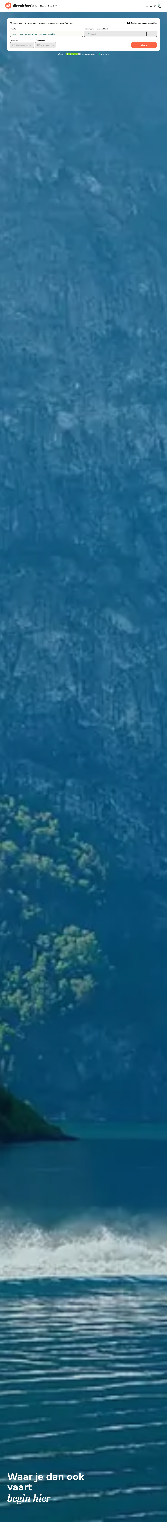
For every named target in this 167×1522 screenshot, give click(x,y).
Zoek (144, 45)
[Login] (151, 6)
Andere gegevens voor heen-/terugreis (56, 23)
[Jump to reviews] (83, 54)
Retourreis (17, 23)
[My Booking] (147, 6)
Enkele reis (30, 23)
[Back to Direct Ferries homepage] (21, 5)
